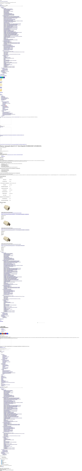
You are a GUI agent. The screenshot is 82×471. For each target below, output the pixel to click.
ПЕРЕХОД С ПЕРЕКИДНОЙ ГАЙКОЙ (18, 154)
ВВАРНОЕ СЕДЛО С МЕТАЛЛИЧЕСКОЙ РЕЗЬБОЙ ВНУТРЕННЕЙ (11, 16)
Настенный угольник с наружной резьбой (8, 266)
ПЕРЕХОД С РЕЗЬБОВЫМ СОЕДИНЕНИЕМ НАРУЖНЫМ (10, 27)
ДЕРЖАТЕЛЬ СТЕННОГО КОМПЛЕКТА (8, 9)
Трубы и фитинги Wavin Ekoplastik (4, 1)
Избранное (1, 321)
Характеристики (3, 156)
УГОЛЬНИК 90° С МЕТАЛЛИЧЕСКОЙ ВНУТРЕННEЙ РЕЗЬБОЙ (11, 34)
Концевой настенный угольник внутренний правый (9, 264)
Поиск (6, 5)
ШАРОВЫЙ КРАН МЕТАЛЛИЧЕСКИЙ (8, 39)
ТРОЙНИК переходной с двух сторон (8, 64)
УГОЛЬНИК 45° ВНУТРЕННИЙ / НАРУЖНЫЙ (9, 66)
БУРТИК (5, 300)
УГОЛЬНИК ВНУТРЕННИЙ (7, 280)
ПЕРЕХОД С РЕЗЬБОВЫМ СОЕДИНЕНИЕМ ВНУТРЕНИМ (10, 26)
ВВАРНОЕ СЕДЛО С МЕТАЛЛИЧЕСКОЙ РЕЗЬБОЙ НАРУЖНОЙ (11, 261)
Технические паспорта (5, 364)
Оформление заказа (3, 380)
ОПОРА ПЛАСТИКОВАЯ (7, 10)
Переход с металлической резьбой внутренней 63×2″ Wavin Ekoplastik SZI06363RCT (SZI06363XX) (15, 214)
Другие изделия (4, 8)
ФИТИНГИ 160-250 (5, 317)
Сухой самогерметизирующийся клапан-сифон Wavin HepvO (8, 382)
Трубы (3, 50)
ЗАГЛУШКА (5, 301)
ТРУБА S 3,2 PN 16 (6, 297)
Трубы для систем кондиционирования (5, 384)
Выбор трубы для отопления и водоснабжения (8, 371)
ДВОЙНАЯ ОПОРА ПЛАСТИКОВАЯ (8, 253)
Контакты (2, 374)
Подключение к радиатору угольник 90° (8, 49)
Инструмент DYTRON (5, 68)
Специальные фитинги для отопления (7, 289)
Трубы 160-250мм (3, 316)
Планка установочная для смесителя (8, 272)
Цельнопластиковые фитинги (6, 55)
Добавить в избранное (4, 212)
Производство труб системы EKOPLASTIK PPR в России (9, 372)
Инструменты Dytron (5, 358)
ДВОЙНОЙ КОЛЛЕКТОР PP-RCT (8, 286)
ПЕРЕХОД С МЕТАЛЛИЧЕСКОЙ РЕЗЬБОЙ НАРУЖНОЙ (10, 25)
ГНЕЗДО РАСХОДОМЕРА (7, 41)
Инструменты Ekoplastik (5, 69)
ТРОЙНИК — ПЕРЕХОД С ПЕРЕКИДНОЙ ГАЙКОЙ (10, 413)
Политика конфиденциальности (4, 381)
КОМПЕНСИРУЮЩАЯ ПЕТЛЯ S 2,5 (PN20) (9, 302)
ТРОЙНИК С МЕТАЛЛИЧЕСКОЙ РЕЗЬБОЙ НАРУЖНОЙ (10, 33)
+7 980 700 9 (2, 74)
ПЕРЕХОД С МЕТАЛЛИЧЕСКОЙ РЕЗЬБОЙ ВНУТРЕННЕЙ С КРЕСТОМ (12, 269)
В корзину (1, 153)
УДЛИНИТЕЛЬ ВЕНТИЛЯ (7, 281)
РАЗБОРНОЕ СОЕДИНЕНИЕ (7, 274)
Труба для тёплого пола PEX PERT (5, 71)
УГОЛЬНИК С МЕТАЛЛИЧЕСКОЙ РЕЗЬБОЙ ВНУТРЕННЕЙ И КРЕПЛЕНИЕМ (13, 36)
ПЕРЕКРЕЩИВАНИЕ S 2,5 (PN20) (8, 62)
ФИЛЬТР (5, 282)
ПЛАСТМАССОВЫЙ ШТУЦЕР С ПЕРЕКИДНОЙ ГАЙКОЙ (10, 28)
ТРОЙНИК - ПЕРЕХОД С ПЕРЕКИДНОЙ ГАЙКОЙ (10, 276)
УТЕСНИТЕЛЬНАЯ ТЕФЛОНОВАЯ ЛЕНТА (9, 258)
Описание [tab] (1, 157)
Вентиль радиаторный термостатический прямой (9, 290)
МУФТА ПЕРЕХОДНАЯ (6, 304)
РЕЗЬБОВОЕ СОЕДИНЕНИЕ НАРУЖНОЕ (9, 31)
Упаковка (1, 92)
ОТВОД (5, 61)
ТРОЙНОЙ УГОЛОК (6, 309)
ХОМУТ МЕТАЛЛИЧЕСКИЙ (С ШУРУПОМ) (9, 259)
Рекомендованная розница (5, 365)
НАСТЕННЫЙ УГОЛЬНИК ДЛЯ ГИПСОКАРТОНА (10, 21)
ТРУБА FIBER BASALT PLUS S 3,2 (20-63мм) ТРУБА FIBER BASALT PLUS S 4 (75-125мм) (14, 296)
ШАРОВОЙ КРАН (6, 38)
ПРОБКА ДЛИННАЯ (6, 11)
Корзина (2, 379)
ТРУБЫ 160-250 (4, 72)
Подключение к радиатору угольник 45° (8, 293)
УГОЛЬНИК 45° (5, 65)
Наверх (1, 470)
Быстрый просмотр (10, 212)
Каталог (2, 378)
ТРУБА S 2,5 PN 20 (6, 52)
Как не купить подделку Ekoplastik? (6, 370)
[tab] (41, 156)
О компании (2, 369)
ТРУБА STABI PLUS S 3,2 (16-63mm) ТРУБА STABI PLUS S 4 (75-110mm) (12, 298)
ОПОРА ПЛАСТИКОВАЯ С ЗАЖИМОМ (8, 255)
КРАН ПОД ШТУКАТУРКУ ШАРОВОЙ (8, 20)
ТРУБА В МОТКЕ (6, 299)
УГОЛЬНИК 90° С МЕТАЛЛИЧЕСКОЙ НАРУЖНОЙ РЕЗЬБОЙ (11, 35)
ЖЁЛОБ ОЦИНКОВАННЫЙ (7, 254)
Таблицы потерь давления (5, 367)
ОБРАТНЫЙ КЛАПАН (6, 22)
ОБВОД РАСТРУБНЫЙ (6, 305)
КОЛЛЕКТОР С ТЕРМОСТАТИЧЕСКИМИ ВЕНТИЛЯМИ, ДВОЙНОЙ (12, 42)
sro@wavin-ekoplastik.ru (3, 75)
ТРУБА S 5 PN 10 (6, 53)
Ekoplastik (2, 7)
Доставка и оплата (3, 363)
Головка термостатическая (7, 292)
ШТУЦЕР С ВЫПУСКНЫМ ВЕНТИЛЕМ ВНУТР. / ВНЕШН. (11, 284)
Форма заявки (1, 87)
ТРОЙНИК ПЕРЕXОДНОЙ (7, 308)
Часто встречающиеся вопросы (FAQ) (7, 373)
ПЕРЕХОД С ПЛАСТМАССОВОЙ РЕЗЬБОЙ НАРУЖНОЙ (10, 307)
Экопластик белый (5, 355)
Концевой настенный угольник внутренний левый (9, 263)
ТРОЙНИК (5, 63)
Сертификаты (4, 366)
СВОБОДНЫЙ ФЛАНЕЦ (6, 257)
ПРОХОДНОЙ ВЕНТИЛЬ (7, 273)
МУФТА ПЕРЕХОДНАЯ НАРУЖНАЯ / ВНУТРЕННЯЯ (10, 60)
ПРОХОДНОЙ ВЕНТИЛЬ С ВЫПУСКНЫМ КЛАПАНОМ (10, 29)
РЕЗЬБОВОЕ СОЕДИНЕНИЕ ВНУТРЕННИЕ (9, 30)
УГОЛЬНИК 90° (5, 311)
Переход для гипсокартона (7, 267)
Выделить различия (4, 457)
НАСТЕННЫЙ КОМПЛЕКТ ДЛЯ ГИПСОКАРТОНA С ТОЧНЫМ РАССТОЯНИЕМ (13, 265)
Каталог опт (2, 354)
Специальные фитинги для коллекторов (7, 285)
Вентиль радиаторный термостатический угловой (9, 46)
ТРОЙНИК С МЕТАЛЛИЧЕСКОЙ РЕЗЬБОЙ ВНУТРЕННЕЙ (11, 277)
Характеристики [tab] (3, 176)
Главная (2, 375)
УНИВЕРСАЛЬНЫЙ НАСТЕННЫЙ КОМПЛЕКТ (9, 37)
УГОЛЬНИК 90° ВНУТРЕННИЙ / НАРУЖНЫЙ (9, 67)
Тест (1, 383)
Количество (2, 217)
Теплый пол (4, 357)
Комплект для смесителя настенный (8, 18)
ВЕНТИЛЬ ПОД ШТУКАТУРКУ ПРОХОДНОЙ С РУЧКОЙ (10, 262)
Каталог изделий (4, 368)
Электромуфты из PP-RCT (7, 40)
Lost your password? (2, 351)
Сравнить (7, 212)
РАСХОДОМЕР (5, 288)
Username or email (2, 348)
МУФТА (5, 59)
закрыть (3, 466)
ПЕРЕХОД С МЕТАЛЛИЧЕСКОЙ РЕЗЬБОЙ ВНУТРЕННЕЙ (10, 24)
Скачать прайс (1, 82)
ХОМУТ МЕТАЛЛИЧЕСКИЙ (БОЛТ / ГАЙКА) (9, 14)
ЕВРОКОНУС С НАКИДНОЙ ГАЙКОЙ (8, 48)
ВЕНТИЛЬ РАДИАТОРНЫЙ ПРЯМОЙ (8, 45)
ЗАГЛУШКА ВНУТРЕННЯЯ (7, 57)
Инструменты (2, 312)
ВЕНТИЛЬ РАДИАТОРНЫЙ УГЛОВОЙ (8, 47)
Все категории (2, 388)
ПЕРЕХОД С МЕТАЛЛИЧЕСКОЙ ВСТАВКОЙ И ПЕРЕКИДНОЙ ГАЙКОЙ (12, 268)
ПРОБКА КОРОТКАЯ (6, 12)
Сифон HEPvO (3, 315)
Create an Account (3, 347)
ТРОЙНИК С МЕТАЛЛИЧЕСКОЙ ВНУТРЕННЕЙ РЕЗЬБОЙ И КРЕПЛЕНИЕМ (13, 32)
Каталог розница (3, 359)
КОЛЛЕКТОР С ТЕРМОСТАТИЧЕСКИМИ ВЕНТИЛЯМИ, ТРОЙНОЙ (12, 43)
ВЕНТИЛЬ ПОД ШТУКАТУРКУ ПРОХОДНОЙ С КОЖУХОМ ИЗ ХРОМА (12, 17)
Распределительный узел (6, 294)
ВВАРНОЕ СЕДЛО (6, 56)
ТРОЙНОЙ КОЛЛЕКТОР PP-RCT (7, 44)
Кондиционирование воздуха (4, 70)
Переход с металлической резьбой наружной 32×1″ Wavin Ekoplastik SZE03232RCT (13, 245)
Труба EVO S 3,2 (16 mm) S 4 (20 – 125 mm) (8, 51)
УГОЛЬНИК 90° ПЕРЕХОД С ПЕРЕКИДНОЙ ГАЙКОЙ (10, 278)
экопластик (2, 385)
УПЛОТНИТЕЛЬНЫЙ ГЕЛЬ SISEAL (8, 13)
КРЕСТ (4, 303)
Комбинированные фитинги (6, 15)
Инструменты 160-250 (5, 313)
